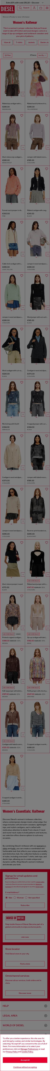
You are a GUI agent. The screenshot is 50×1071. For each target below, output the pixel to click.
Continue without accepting (25, 1067)
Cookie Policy (27, 1052)
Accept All (25, 1060)
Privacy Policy (12, 1052)
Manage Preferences (29, 1049)
